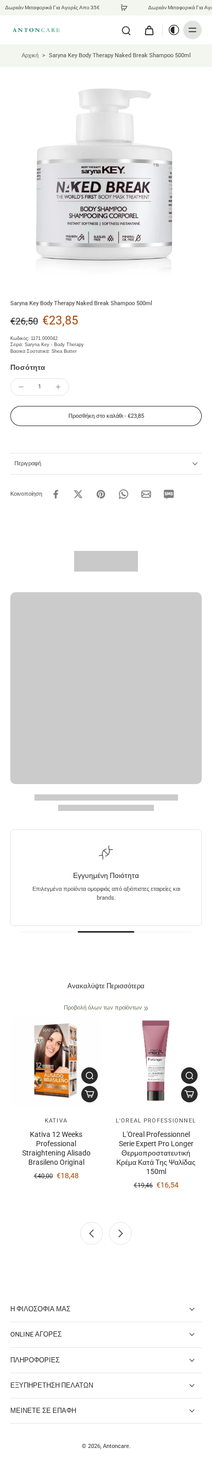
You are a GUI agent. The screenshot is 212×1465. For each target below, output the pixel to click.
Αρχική (30, 55)
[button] (106, 416)
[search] (126, 30)
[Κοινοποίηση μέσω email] (146, 494)
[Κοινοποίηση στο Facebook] (55, 494)
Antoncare (116, 1446)
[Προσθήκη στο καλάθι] (89, 1094)
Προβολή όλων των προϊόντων (103, 1007)
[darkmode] (171, 30)
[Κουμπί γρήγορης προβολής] (89, 1075)
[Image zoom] (106, 173)
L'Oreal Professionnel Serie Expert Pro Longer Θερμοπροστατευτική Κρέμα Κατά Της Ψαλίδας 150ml (156, 1153)
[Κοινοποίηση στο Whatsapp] (123, 494)
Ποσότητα (27, 367)
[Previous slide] (91, 1233)
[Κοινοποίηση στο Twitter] (78, 494)
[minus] (21, 387)
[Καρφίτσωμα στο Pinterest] (101, 494)
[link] (146, 1008)
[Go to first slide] (120, 1233)
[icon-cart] (148, 30)
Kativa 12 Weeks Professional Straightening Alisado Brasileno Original (56, 1148)
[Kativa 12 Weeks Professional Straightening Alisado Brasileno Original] (56, 1060)
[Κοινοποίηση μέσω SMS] (168, 494)
